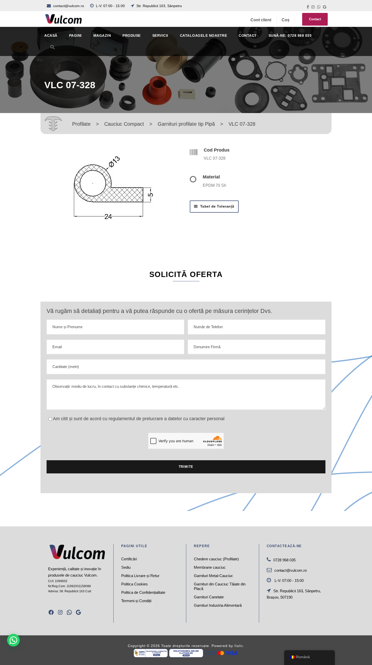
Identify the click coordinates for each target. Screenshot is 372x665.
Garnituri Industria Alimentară (218, 605)
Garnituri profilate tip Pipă (186, 124)
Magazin (102, 35)
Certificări (129, 559)
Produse (131, 35)
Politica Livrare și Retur (140, 576)
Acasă (50, 35)
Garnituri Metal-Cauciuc (213, 576)
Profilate (81, 124)
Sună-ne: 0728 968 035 (290, 35)
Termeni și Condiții (136, 601)
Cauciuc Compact (124, 124)
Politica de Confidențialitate (143, 592)
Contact (315, 19)
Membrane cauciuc (210, 567)
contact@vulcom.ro (68, 6)
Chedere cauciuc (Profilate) (216, 559)
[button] (52, 50)
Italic (238, 646)
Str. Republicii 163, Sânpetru (158, 6)
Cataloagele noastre (203, 35)
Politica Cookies (134, 584)
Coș (286, 20)
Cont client (261, 20)
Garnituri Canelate (209, 597)
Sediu (126, 567)
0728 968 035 (284, 560)
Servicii (160, 35)
